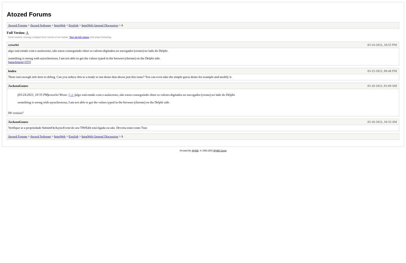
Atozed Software (40, 25)
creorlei (13, 45)
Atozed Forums (29, 14)
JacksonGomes (18, 86)
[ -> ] (72, 95)
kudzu (12, 71)
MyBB (195, 150)
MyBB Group (219, 150)
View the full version (79, 37)
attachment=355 (19, 62)
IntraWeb (60, 25)
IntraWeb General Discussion (100, 25)
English (73, 25)
